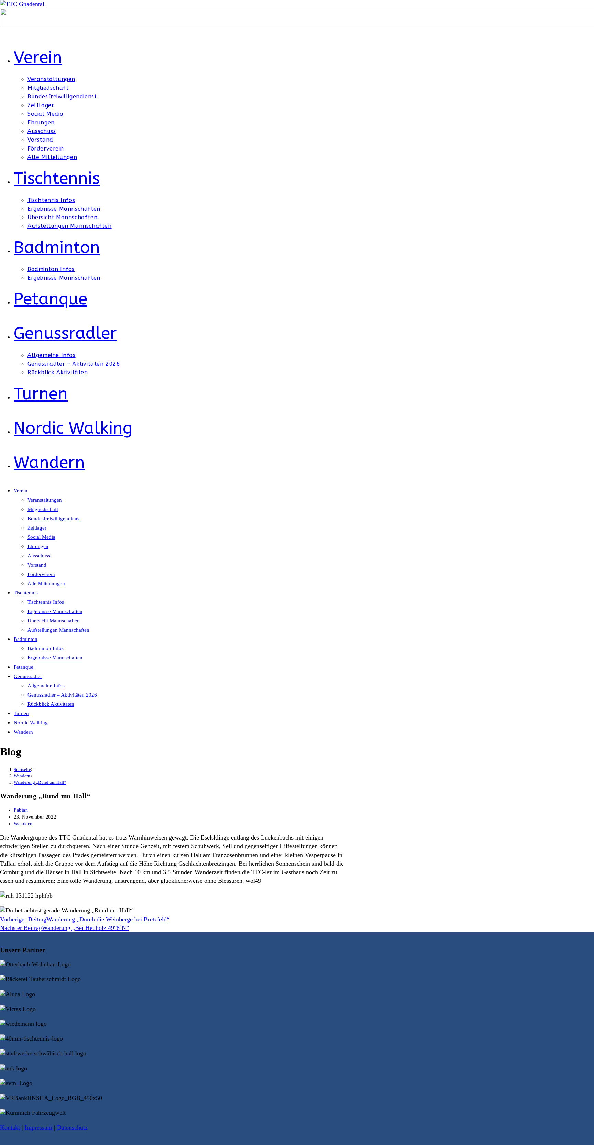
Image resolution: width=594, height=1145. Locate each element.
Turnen (21, 713)
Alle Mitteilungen (46, 583)
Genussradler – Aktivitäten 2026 (62, 695)
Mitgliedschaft (43, 509)
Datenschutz (72, 1127)
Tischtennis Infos (46, 602)
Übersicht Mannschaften (54, 620)
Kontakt (10, 1127)
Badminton (25, 639)
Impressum (39, 1127)
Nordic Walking (31, 722)
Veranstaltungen (45, 500)
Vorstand (37, 565)
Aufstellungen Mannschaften (58, 630)
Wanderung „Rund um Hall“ (40, 782)
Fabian (21, 810)
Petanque (23, 667)
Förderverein (41, 574)
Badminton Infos (46, 648)
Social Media (41, 537)
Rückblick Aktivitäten (51, 704)
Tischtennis (26, 593)
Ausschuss (39, 555)
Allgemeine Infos (46, 685)
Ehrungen (38, 546)
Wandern (23, 732)
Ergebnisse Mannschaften (55, 611)
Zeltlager (37, 528)
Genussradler (28, 676)
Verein (21, 490)
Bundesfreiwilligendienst (54, 518)
